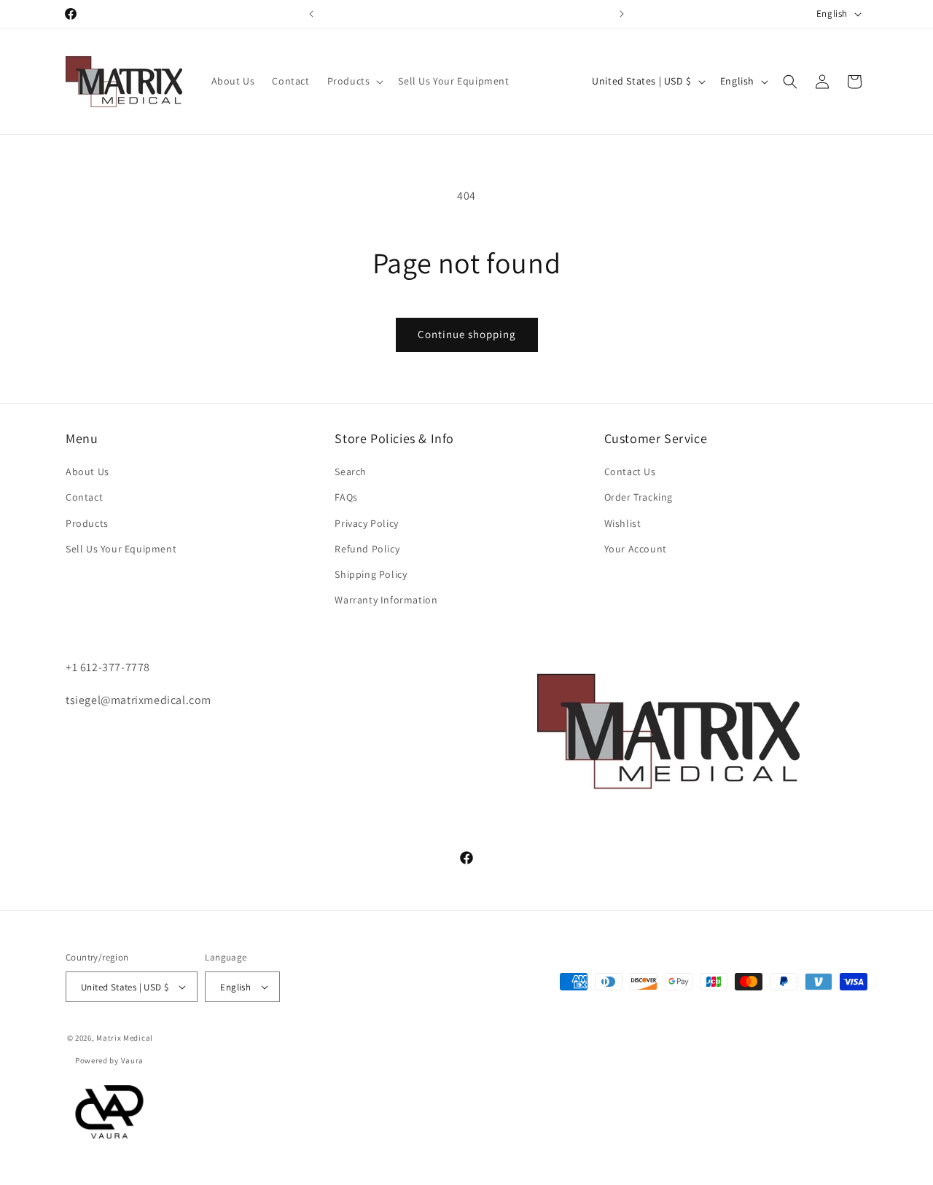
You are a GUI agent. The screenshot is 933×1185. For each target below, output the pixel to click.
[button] (354, 81)
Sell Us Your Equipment (121, 548)
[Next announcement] (622, 14)
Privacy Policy (366, 523)
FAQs (346, 497)
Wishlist (622, 523)
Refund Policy (367, 548)
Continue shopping (467, 334)
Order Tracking (638, 497)
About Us (87, 472)
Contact (84, 497)
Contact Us (630, 472)
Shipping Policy (371, 574)
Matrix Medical (124, 1038)
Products (87, 523)
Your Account (635, 548)
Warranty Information (386, 600)
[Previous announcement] (311, 14)
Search (351, 472)
